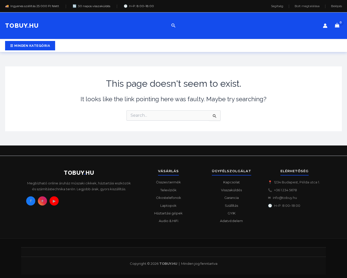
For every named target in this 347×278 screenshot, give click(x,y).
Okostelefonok (168, 198)
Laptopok (168, 205)
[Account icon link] (325, 25)
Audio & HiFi (168, 221)
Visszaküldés (231, 190)
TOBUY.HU (22, 25)
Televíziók (168, 190)
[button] (173, 25)
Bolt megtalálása (307, 6)
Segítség (277, 6)
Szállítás (231, 205)
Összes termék (168, 182)
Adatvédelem (231, 221)
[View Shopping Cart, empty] (337, 26)
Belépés (336, 6)
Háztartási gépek (168, 213)
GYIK (231, 213)
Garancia (231, 198)
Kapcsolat (231, 182)
